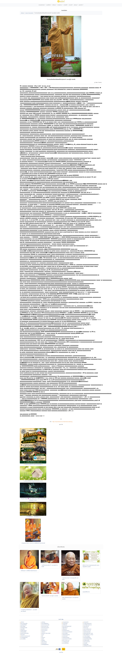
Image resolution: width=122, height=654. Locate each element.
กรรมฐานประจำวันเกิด (67, 638)
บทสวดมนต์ (65, 636)
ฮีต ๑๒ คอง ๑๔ (66, 640)
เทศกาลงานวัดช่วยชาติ (25, 636)
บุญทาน (43, 637)
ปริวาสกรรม (44, 641)
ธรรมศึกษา (48, 5)
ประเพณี (70, 5)
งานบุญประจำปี (66, 641)
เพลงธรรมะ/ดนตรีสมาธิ (67, 631)
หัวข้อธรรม (65, 624)
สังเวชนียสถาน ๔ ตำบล (88, 634)
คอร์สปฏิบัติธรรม (45, 644)
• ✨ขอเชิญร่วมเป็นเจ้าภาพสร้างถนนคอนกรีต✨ (33, 464)
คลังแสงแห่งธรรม (66, 634)
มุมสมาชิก (81, 5)
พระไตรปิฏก (65, 623)
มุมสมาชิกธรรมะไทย (25, 633)
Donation (23, 634)
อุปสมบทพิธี (86, 644)
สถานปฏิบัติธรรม (45, 623)
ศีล (42, 636)
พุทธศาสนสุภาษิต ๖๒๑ (88, 633)
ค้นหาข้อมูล (23, 626)
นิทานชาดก (86, 627)
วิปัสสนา (43, 640)
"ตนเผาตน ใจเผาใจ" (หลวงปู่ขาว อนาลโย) (49, 595)
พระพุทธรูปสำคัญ (87, 637)
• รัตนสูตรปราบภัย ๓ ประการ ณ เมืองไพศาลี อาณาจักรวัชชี (33, 543)
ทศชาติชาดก (86, 626)
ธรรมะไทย (61, 652)
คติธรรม (54, 5)
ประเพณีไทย (23, 638)
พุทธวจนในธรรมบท (87, 629)
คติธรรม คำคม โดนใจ (46, 633)
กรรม (43, 634)
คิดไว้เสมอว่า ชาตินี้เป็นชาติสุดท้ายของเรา (29, 570)
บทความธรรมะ (44, 630)
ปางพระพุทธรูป (87, 636)
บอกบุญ (75, 5)
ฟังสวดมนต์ (44, 643)
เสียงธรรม (65, 629)
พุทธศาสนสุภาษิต (87, 631)
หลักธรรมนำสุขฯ (66, 637)
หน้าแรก (22, 13)
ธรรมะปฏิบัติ (65, 633)
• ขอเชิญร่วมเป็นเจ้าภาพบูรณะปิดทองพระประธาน (33, 481)
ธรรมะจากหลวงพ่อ (29, 13)
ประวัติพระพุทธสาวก (88, 624)
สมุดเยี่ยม (23, 629)
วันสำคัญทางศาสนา (88, 645)
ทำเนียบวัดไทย (86, 640)
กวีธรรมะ (43, 631)
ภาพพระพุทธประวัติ (87, 623)
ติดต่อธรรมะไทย (24, 627)
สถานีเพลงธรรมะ (66, 630)
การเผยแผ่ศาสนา (24, 637)
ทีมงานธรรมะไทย (24, 623)
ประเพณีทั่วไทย (66, 643)
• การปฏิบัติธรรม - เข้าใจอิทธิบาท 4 (33, 516)
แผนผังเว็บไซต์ (24, 624)
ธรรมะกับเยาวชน (45, 626)
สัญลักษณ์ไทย (23, 631)
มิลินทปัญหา (65, 627)
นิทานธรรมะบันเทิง (45, 627)
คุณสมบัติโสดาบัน (86, 591)
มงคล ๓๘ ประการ (87, 630)
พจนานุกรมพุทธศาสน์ (67, 626)
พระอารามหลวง (87, 641)
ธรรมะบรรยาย (44, 629)
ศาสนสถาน (59, 5)
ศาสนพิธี (65, 5)
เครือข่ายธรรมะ (24, 630)
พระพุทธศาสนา (42, 5)
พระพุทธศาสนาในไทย (88, 638)
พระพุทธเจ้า (86, 622)
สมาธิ (43, 638)
